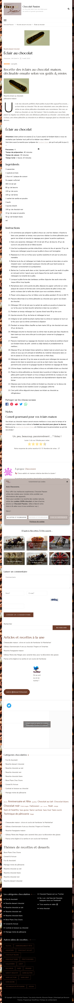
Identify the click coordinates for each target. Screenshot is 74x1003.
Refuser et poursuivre (38, 517)
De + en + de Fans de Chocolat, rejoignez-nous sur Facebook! (50, 899)
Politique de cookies (37, 522)
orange (56, 806)
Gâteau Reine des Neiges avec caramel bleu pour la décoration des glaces (31, 655)
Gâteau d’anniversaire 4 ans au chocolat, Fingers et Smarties (26, 647)
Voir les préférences (58, 517)
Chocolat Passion (31, 6)
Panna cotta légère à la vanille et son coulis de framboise (25, 659)
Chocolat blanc (61, 801)
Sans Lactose (36, 810)
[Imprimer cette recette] (38, 149)
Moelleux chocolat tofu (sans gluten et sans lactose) (37, 546)
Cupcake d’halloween (14, 561)
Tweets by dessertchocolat (37, 724)
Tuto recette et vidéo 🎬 (48, 904)
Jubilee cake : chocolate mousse (59, 561)
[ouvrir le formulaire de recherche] (68, 9)
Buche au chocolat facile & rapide (37, 561)
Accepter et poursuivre (16, 517)
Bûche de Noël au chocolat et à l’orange (14, 547)
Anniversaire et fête (19, 801)
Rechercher (8, 624)
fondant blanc (43, 142)
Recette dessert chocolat (12, 49)
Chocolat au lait (45, 801)
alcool (5, 802)
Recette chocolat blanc (14, 776)
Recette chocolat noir (13, 772)
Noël (50, 805)
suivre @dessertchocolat (16, 692)
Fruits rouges (24, 806)
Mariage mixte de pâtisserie (16, 793)
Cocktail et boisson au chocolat (17, 788)
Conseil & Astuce (12, 784)
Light (41, 806)
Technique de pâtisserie (16, 814)
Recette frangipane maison (14, 651)
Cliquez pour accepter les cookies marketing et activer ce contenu (37, 724)
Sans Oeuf (47, 810)
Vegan (32, 814)
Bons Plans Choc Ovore (14, 780)
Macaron (45, 806)
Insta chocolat (44, 908)
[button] (67, 482)
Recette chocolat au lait (14, 768)
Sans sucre (57, 810)
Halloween (34, 806)
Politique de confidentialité (48, 1000)
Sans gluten (24, 810)
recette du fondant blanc (24, 427)
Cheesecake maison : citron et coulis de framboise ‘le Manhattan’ (27, 642)
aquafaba (34, 802)
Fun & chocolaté (12, 760)
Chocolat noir (12, 806)
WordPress (35, 1000)
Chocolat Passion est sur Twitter (51, 894)
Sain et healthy (11, 809)
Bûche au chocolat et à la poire (59, 547)
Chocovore (7, 58)
